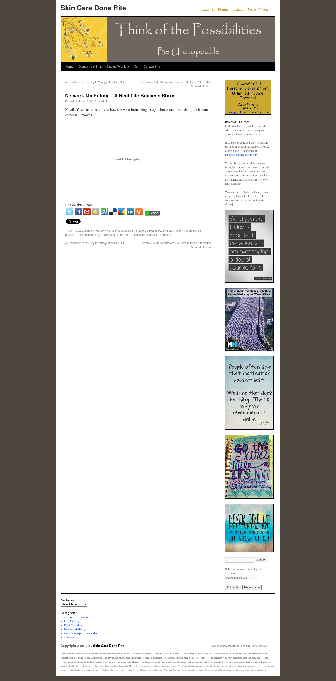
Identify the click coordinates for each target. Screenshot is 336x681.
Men (136, 66)
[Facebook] (78, 211)
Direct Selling (71, 621)
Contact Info (152, 66)
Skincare (125, 230)
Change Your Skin (90, 66)
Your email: (231, 573)
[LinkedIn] (130, 211)
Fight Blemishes (73, 625)
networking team (112, 235)
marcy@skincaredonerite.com (241, 155)
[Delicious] (113, 211)
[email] (87, 211)
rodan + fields (132, 235)
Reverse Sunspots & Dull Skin (81, 633)
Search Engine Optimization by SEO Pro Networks (239, 645)
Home (69, 66)
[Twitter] (69, 211)
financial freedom (173, 230)
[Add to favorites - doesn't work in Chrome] (95, 211)
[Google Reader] (121, 211)
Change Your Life (117, 66)
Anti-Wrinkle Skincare (76, 617)
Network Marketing (107, 230)
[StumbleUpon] (104, 211)
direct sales (154, 230)
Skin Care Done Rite (93, 7)
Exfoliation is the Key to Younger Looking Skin (95, 82)
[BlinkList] (139, 211)
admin (104, 101)
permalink (166, 235)
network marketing (89, 235)
